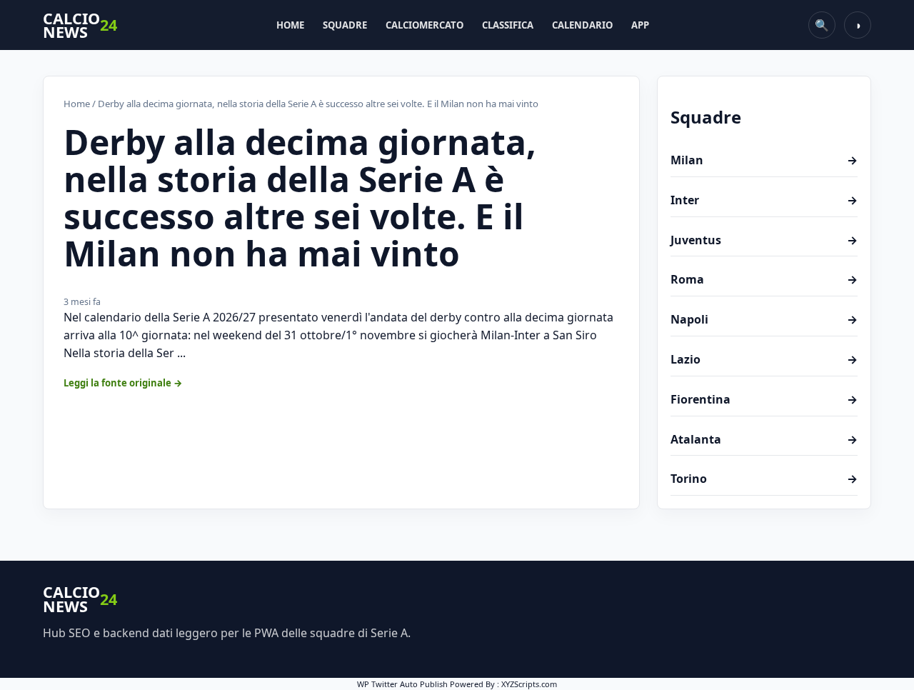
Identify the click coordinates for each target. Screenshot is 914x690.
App (640, 25)
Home (290, 25)
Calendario (582, 25)
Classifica (507, 25)
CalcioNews (80, 25)
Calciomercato (424, 25)
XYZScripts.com (529, 684)
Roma (764, 279)
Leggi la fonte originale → (123, 382)
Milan (764, 160)
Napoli (764, 319)
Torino (764, 478)
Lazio (764, 359)
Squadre (345, 25)
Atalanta (764, 439)
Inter (764, 200)
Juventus (764, 240)
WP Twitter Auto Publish (402, 684)
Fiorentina (764, 399)
